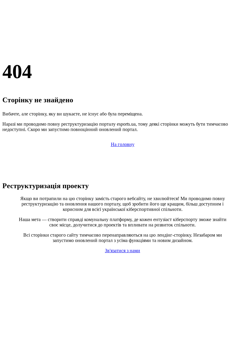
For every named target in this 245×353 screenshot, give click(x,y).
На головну (122, 144)
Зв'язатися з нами (122, 250)
